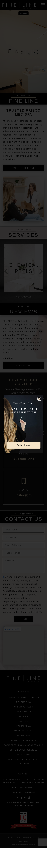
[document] (23, 424)
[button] (39, 399)
